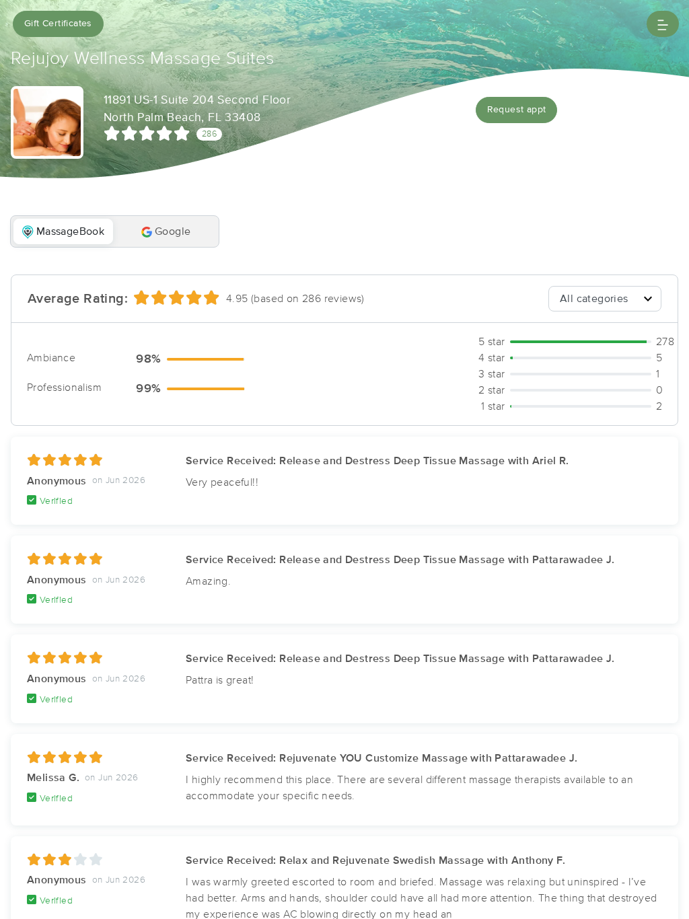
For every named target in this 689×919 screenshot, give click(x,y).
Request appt (516, 109)
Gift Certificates (58, 23)
